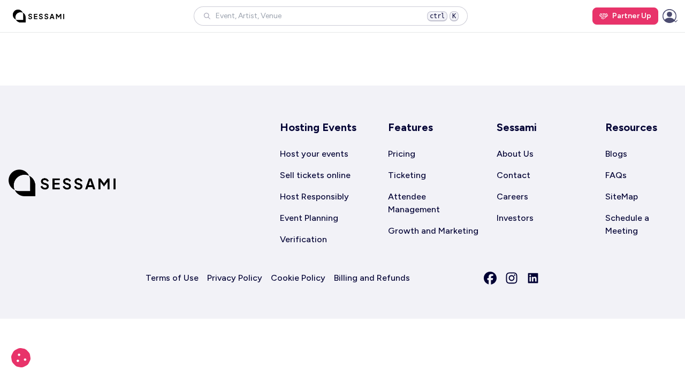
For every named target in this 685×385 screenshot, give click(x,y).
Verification (303, 239)
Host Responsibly (314, 196)
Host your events (314, 154)
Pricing (401, 154)
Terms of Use (172, 278)
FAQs (616, 175)
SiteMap (621, 196)
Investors (515, 218)
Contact (513, 175)
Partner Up (631, 15)
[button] (331, 16)
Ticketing (407, 175)
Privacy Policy (234, 278)
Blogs (616, 154)
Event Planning (309, 218)
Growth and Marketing (433, 231)
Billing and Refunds (372, 278)
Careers (512, 196)
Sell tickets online (315, 175)
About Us (515, 154)
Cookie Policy (298, 278)
